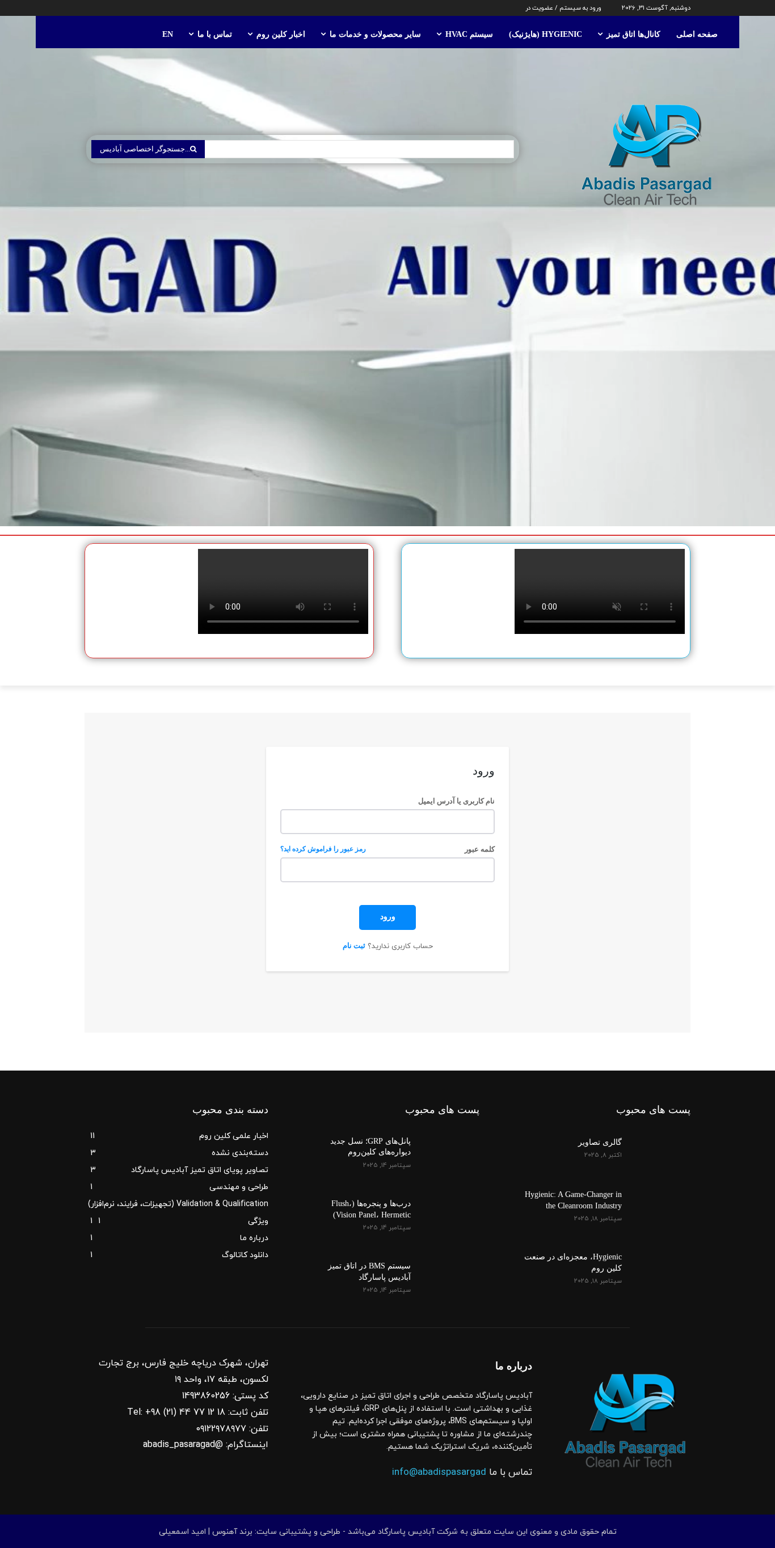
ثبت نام (354, 945)
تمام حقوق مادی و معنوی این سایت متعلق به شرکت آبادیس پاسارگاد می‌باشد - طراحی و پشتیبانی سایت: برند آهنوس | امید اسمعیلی (388, 1531)
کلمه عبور (387, 849)
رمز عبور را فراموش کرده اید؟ (323, 849)
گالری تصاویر (600, 1142)
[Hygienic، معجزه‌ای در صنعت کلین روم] (662, 1263)
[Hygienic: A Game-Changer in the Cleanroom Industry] (662, 1200)
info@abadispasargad (439, 1472)
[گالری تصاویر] (662, 1147)
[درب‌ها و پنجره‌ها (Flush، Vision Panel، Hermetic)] (451, 1209)
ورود (387, 916)
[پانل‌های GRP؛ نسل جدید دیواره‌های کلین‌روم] (451, 1147)
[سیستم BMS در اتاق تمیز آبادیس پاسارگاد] (451, 1272)
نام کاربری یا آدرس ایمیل (456, 801)
